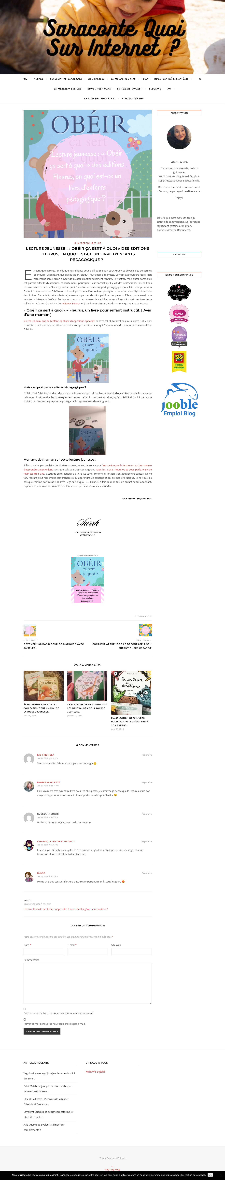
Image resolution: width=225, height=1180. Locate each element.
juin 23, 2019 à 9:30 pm (47, 844)
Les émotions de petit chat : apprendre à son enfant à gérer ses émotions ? (66, 909)
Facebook (179, 254)
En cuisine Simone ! (130, 89)
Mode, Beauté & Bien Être (171, 79)
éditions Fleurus (71, 303)
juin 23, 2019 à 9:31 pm (47, 876)
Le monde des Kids (123, 79)
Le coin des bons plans (100, 99)
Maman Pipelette (48, 782)
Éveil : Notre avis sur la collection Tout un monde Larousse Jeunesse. (41, 708)
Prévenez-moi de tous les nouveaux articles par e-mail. (54, 1023)
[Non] (221, 1175)
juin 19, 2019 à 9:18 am (47, 758)
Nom (27, 945)
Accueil (39, 79)
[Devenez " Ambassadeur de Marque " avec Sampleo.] (30, 630)
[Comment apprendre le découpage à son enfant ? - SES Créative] (145, 630)
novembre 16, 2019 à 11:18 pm (37, 904)
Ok (210, 1175)
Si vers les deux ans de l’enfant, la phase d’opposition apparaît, (59, 321)
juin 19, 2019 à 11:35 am (48, 785)
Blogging (155, 89)
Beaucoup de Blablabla (66, 79)
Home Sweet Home (99, 89)
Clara (41, 873)
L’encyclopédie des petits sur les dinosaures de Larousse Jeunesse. (87, 708)
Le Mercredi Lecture (67, 89)
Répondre (147, 754)
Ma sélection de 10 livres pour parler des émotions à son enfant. (130, 721)
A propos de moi (133, 99)
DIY (169, 89)
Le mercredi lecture (87, 243)
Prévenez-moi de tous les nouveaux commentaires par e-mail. (59, 1013)
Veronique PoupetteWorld (56, 841)
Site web (116, 945)
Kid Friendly (45, 754)
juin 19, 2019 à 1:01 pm (47, 817)
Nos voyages (96, 79)
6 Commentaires (143, 616)
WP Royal (120, 1158)
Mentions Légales (95, 1071)
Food (145, 79)
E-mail (72, 945)
